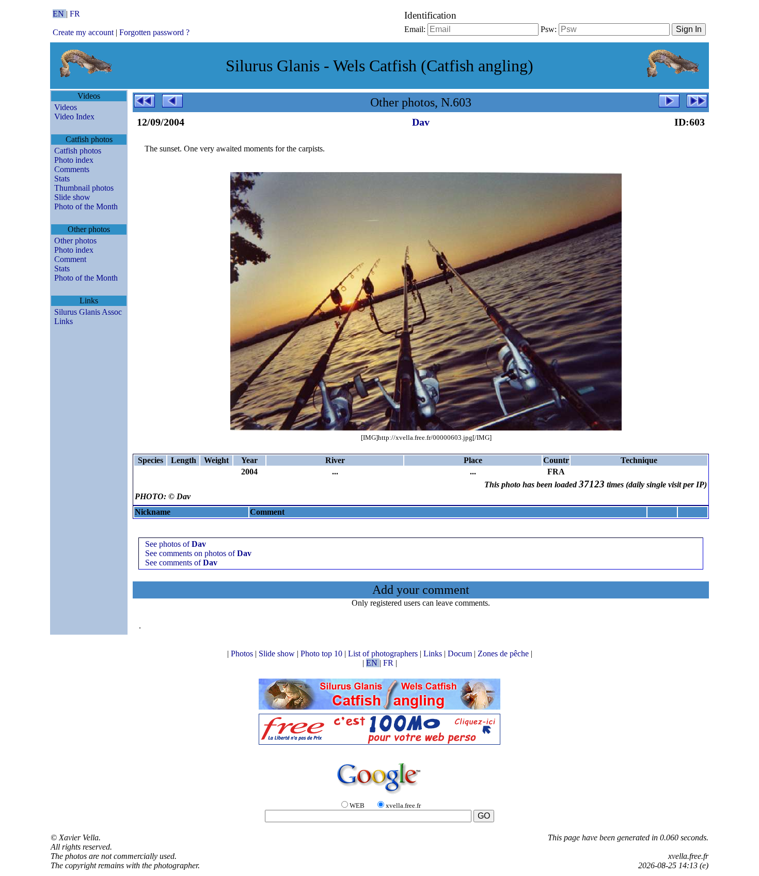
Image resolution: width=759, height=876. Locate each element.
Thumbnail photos (84, 187)
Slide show (72, 197)
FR (75, 13)
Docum (461, 653)
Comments (71, 169)
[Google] (379, 794)
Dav (421, 122)
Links (63, 321)
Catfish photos (77, 150)
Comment (70, 259)
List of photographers (384, 653)
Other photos (75, 240)
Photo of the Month (86, 206)
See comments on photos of (198, 553)
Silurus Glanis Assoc (88, 312)
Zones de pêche (504, 653)
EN (59, 13)
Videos (65, 107)
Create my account (83, 32)
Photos (243, 653)
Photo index (73, 160)
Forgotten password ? (154, 32)
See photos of (175, 544)
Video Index (74, 116)
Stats (62, 178)
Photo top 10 (322, 653)
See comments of (181, 562)
